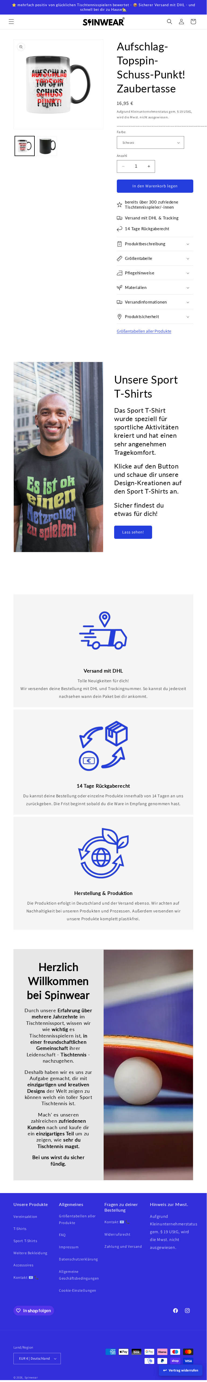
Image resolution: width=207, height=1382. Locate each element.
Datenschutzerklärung (78, 1259)
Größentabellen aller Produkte (144, 331)
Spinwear (31, 1377)
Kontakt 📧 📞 (26, 1277)
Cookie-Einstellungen (77, 1290)
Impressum (69, 1247)
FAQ (62, 1234)
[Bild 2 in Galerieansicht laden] (47, 146)
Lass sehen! (133, 532)
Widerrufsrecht (117, 1234)
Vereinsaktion (25, 1216)
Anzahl (122, 155)
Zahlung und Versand (123, 1246)
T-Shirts (20, 1228)
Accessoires (23, 1265)
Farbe (121, 132)
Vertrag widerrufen (183, 1370)
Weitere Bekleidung (30, 1252)
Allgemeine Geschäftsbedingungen (79, 1275)
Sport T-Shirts (25, 1240)
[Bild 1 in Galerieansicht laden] (24, 146)
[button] (11, 21)
